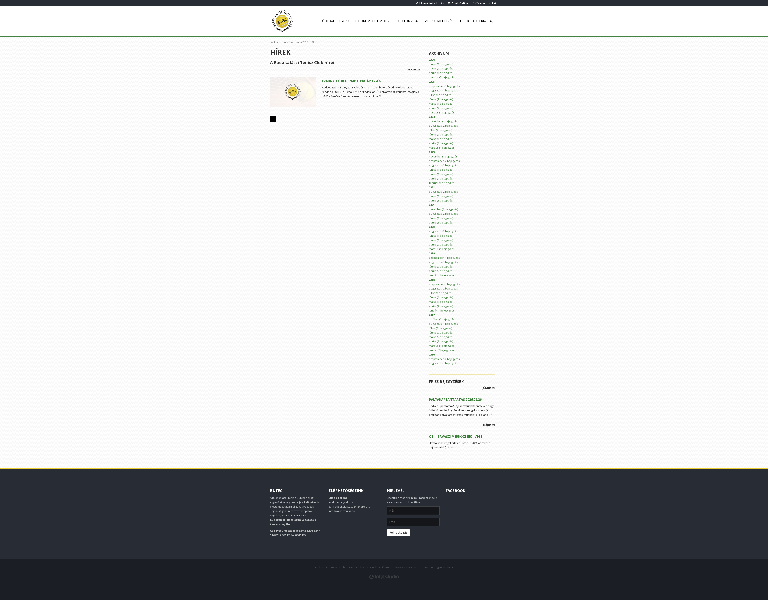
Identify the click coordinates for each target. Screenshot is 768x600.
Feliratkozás (398, 532)
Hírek (464, 21)
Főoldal (327, 21)
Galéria (479, 21)
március (442, 77)
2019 (432, 253)
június (441, 64)
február (442, 183)
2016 (432, 354)
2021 (432, 205)
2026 (432, 59)
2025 (432, 81)
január (441, 275)
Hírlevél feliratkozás (431, 3)
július (440, 95)
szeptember (444, 86)
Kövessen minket (485, 3)
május (441, 68)
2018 (432, 279)
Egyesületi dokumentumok (363, 21)
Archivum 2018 (299, 42)
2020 (432, 227)
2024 (432, 117)
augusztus (443, 90)
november (443, 121)
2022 (432, 187)
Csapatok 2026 (406, 21)
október (442, 319)
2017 (432, 315)
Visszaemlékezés (439, 21)
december (443, 209)
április (441, 73)
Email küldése (459, 3)
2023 (432, 152)
